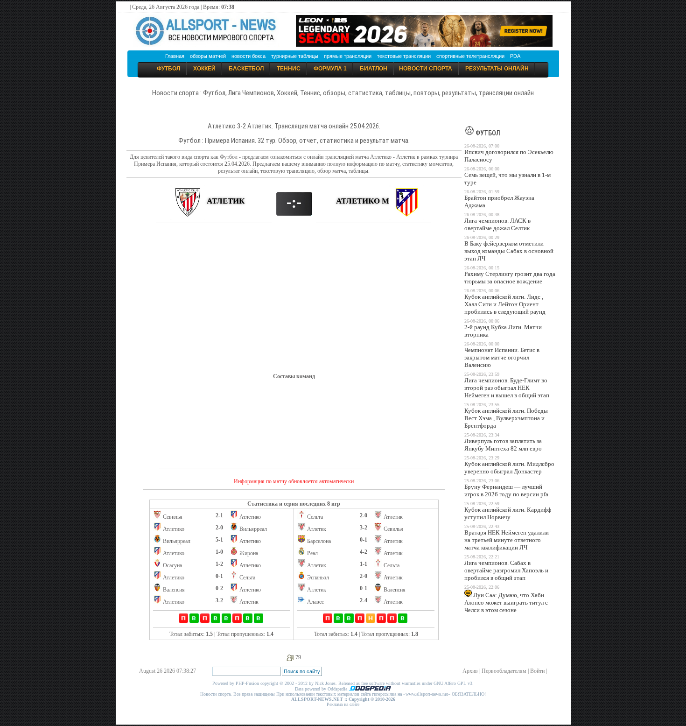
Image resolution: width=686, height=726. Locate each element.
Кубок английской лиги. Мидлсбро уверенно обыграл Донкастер (509, 467)
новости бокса (248, 56)
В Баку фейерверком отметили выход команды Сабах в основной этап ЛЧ (508, 251)
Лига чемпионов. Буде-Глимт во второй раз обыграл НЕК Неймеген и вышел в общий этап (506, 388)
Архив (470, 671)
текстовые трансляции (404, 56)
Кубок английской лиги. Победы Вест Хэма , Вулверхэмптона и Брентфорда (506, 418)
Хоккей (204, 68)
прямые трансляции (347, 56)
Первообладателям (504, 671)
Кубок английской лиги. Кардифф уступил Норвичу (507, 513)
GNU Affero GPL (450, 683)
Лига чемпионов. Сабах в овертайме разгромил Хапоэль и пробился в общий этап (506, 570)
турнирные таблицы (294, 56)
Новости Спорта (425, 68)
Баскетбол (246, 68)
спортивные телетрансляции (470, 56)
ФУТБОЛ (487, 133)
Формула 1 (330, 68)
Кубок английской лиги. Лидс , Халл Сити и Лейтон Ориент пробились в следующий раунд (505, 304)
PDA (515, 56)
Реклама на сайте (343, 704)
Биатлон (373, 68)
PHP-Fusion (247, 683)
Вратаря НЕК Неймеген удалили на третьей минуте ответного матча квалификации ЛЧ (506, 540)
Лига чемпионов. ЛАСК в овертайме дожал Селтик (497, 224)
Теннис (289, 68)
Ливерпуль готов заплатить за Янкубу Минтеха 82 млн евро (503, 444)
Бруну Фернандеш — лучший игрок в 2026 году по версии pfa (506, 490)
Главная (174, 56)
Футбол (168, 68)
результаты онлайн (497, 68)
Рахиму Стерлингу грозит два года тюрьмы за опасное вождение (509, 277)
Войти (537, 671)
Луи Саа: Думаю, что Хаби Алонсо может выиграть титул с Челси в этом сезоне (506, 602)
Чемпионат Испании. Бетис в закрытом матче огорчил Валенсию (501, 357)
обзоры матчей (208, 56)
